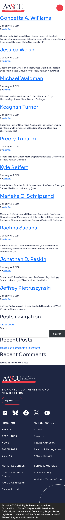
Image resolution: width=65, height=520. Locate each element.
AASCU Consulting (13, 482)
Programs (9, 423)
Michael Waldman (21, 78)
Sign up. (9, 400)
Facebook (26, 413)
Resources (9, 436)
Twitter (37, 413)
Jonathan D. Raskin (23, 259)
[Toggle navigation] (59, 8)
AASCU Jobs (9, 449)
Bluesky (15, 413)
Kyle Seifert (14, 167)
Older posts (7, 324)
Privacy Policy (43, 472)
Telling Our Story (44, 442)
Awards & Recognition (48, 449)
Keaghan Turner (19, 107)
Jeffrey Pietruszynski (25, 288)
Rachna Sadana (18, 228)
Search (4, 328)
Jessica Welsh (17, 50)
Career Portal (10, 489)
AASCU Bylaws (43, 456)
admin (7, 29)
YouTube (47, 413)
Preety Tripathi (18, 139)
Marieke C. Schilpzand (27, 196)
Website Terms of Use (48, 479)
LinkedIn (5, 413)
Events (7, 429)
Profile (38, 429)
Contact (8, 456)
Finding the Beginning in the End (20, 347)
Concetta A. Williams (25, 18)
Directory (40, 436)
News (5, 443)
